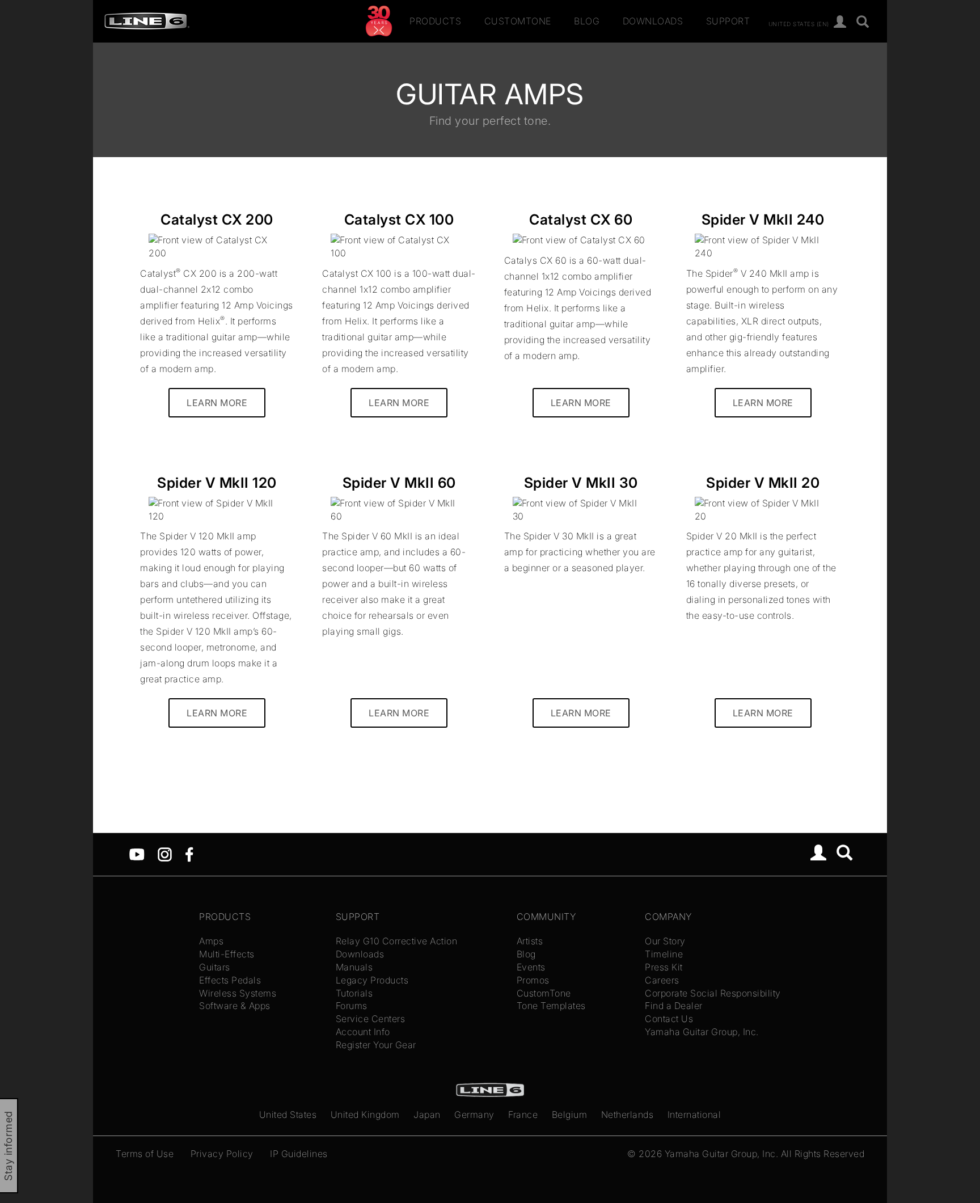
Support (728, 21)
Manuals (354, 967)
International (694, 1114)
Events (531, 967)
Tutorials (354, 993)
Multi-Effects (227, 954)
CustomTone (517, 21)
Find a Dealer (674, 1005)
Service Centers (370, 1018)
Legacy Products (372, 980)
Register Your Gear (376, 1044)
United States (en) (798, 23)
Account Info (363, 1031)
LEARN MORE (217, 402)
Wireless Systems (237, 993)
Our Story (665, 941)
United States (288, 1114)
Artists (530, 941)
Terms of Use (145, 1153)
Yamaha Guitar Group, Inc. (702, 1031)
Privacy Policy (222, 1153)
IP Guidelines (299, 1153)
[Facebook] (189, 853)
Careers (662, 980)
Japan (427, 1114)
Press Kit (664, 967)
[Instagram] (165, 853)
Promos (533, 980)
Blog (586, 21)
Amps (211, 941)
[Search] (862, 22)
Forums (352, 1005)
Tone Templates (551, 1005)
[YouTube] (137, 853)
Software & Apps (235, 1005)
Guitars (214, 967)
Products (435, 21)
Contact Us (669, 1018)
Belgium (570, 1114)
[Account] (840, 22)
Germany (474, 1114)
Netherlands (627, 1114)
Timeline (664, 954)
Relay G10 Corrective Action (397, 941)
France (523, 1114)
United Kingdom (365, 1114)
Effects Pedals (230, 980)
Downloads (653, 21)
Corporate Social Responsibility (713, 993)
